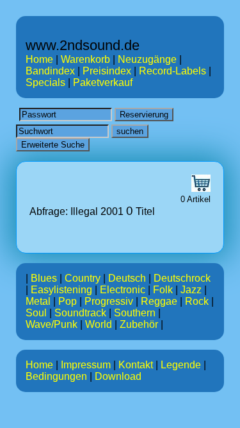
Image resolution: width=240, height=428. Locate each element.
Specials (45, 82)
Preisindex (107, 70)
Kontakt (135, 364)
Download (118, 376)
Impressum (86, 364)
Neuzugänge (147, 59)
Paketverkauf (102, 82)
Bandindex (50, 70)
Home (39, 59)
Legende (181, 364)
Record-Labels (172, 70)
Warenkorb (85, 59)
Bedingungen (56, 376)
